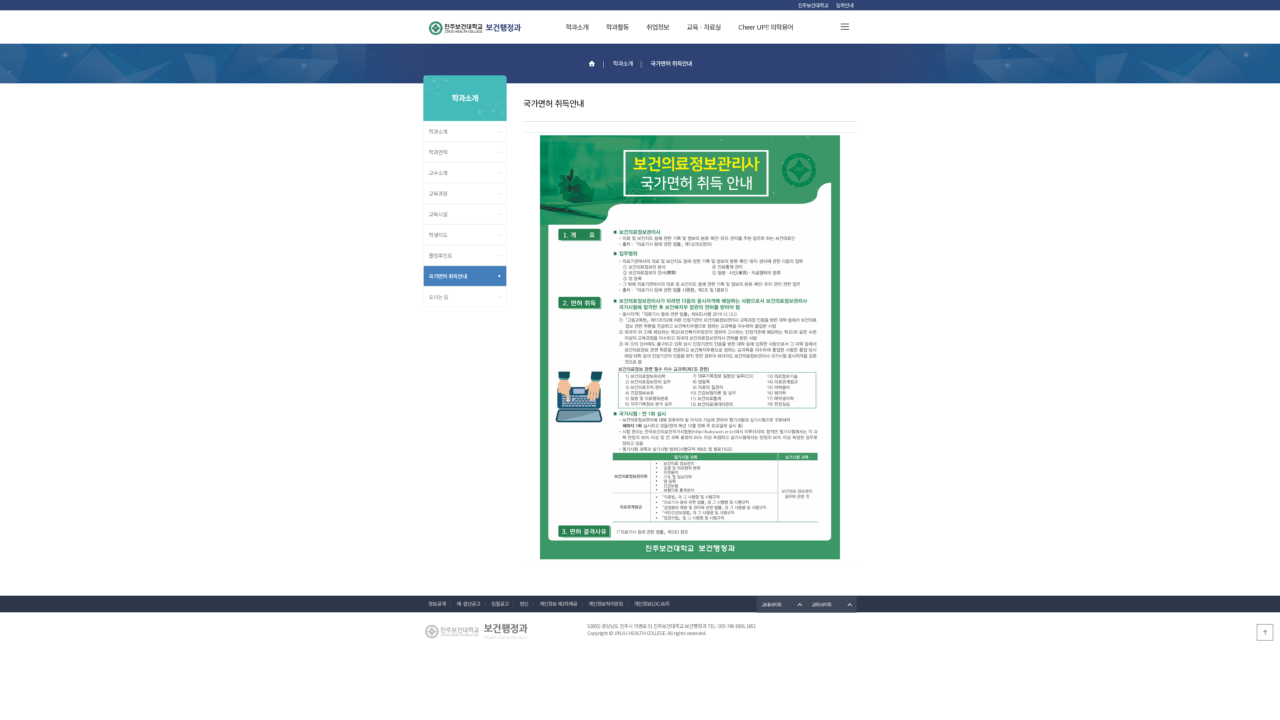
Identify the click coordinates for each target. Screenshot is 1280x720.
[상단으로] (1265, 632)
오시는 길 (438, 297)
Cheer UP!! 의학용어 (765, 27)
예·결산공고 (468, 603)
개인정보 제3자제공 (558, 603)
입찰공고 (500, 603)
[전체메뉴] (845, 27)
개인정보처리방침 (605, 603)
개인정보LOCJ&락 (652, 603)
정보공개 (437, 603)
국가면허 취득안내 (448, 276)
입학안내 (844, 5)
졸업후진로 (440, 255)
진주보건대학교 (813, 5)
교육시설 (438, 214)
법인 (524, 603)
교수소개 (438, 173)
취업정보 (657, 27)
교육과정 (438, 193)
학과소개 (577, 27)
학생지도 (438, 235)
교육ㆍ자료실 (704, 27)
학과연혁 (438, 152)
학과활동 (617, 27)
